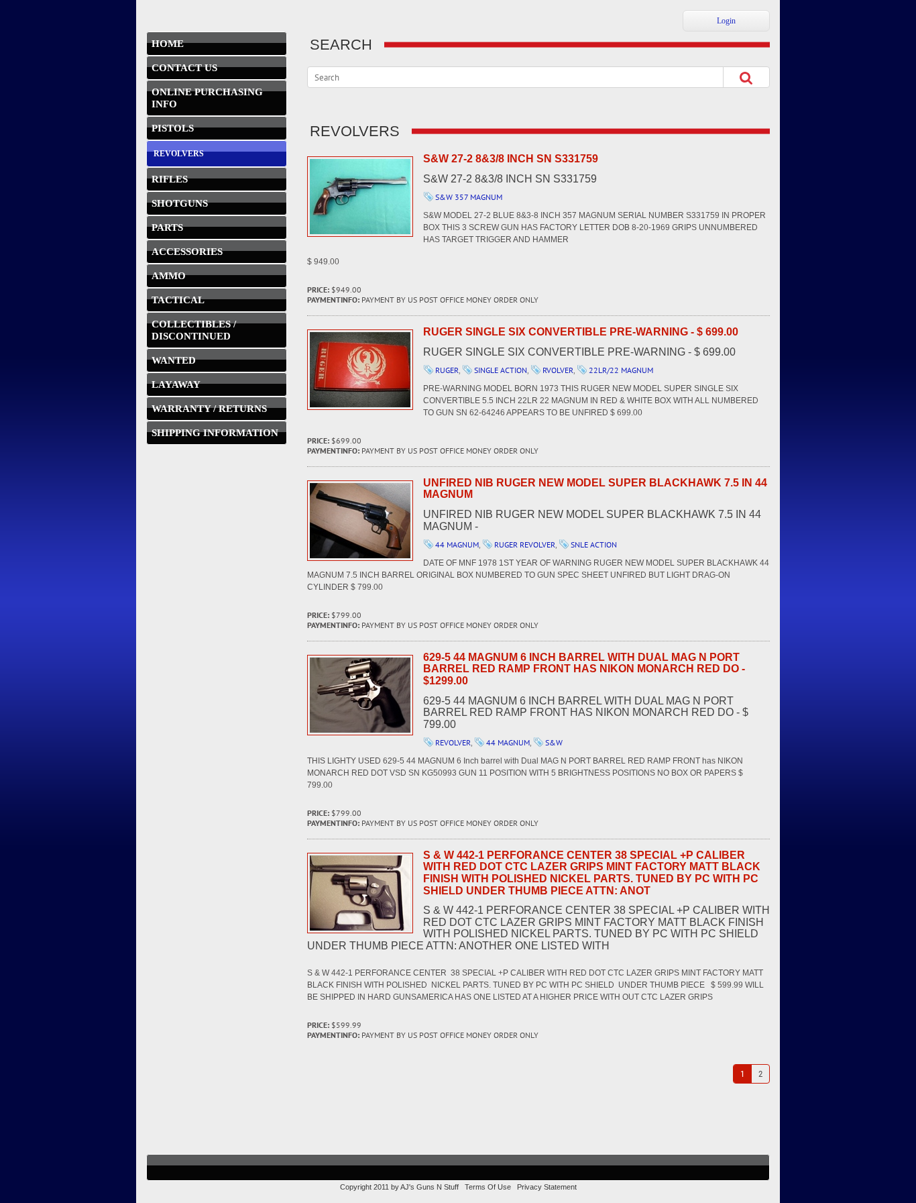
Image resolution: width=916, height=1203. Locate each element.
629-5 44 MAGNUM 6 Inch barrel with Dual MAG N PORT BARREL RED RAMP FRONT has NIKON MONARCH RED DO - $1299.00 (360, 695)
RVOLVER (557, 370)
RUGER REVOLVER (524, 544)
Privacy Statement (547, 1187)
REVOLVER (453, 742)
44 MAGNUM (457, 544)
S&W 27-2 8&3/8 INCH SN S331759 (360, 196)
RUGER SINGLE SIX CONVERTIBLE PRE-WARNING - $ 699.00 (360, 369)
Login (726, 20)
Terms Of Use (488, 1187)
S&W (554, 742)
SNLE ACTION (594, 544)
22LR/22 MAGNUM (621, 370)
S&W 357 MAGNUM (468, 197)
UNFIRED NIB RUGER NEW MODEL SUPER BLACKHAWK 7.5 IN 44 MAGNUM (360, 520)
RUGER (447, 370)
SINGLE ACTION (500, 370)
